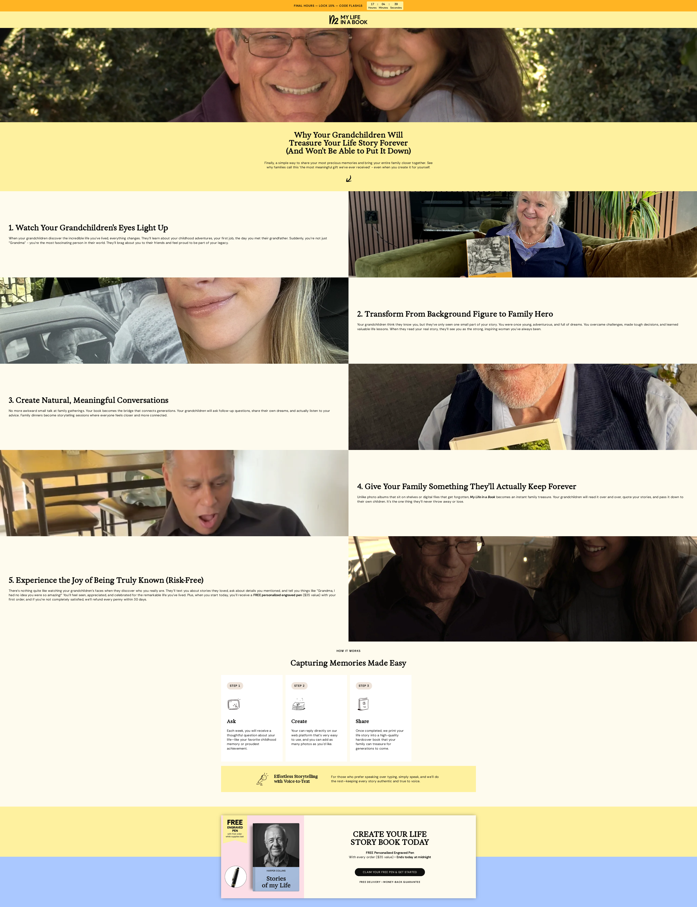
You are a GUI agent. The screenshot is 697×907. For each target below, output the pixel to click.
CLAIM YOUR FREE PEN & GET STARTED (390, 872)
